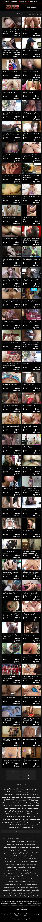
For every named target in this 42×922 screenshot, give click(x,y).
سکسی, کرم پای (7, 805)
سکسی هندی (11, 822)
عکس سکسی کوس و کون (23, 838)
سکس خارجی (31, 867)
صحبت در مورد (34, 811)
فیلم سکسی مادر (30, 841)
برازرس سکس (23, 855)
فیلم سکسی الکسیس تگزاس (22, 875)
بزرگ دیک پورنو (16, 819)
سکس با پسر (20, 841)
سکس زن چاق (11, 841)
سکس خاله (18, 870)
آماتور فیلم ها (33, 1)
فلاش (17, 797)
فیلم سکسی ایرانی (30, 844)
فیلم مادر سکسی (11, 867)
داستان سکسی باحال (11, 855)
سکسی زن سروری (33, 808)
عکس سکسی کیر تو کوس (30, 853)
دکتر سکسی (10, 844)
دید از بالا (24, 808)
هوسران (11, 827)
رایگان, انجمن (7, 789)
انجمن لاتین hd (6, 819)
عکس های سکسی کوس (31, 873)
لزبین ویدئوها (28, 802)
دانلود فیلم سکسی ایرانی (30, 884)
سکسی (25, 805)
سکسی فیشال (17, 805)
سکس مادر (35, 789)
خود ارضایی (9, 791)
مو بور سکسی (6, 797)
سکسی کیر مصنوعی (34, 819)
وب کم (14, 811)
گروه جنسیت (7, 811)
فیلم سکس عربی (17, 853)
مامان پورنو (24, 819)
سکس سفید (20, 878)
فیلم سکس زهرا (31, 864)
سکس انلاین (35, 838)
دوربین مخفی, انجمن (21, 800)
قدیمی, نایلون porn (32, 813)
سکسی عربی (33, 855)
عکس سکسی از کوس (22, 887)
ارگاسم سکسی (7, 824)
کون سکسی (19, 873)
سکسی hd (23, 1)
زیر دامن (4, 822)
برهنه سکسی (13, 1)
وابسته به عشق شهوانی (33, 822)
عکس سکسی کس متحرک (31, 896)
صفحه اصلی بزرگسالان (21, 909)
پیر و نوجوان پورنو (16, 794)
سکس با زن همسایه (9, 873)
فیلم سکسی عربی (23, 847)
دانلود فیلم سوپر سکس (9, 847)
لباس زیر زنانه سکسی (27, 827)
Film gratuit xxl (28, 903)
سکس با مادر (35, 875)
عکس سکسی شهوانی (14, 850)
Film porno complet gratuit (8, 901)
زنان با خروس (35, 824)
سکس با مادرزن (34, 847)
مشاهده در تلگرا (31, 7)
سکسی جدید (26, 890)
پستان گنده (33, 791)
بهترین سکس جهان (19, 858)
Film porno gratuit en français (15, 905)
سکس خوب (10, 870)
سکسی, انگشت (26, 824)
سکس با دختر (34, 887)
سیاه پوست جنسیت (19, 813)
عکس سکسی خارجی (29, 870)
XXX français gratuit (21, 901)
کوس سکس (33, 861)
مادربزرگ (23, 797)
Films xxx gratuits (33, 901)
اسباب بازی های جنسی (17, 802)
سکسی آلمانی (6, 802)
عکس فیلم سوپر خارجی (26, 893)
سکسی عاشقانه (7, 896)
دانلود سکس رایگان (8, 838)
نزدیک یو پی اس (30, 816)
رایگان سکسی (22, 867)
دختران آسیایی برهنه (10, 861)
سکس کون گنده (21, 784)
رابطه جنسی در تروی (23, 811)
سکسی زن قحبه (8, 813)
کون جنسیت (25, 791)
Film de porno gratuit (29, 905)
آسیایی (7, 1)
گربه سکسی (25, 794)
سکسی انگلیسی (21, 822)
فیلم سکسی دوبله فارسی (27, 881)
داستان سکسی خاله (23, 861)
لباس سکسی (29, 878)
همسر (13, 797)
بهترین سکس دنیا (7, 875)
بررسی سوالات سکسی (33, 797)
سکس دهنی (16, 789)
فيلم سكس (7, 853)
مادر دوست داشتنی (26, 789)
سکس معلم (35, 890)
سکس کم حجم (10, 864)
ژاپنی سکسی (34, 794)
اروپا (19, 824)
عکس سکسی (19, 844)
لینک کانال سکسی (17, 890)
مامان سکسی (21, 816)
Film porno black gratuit (17, 903)
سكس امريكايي (20, 864)
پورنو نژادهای (36, 802)
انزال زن (14, 824)
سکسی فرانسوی (11, 816)
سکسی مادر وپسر (13, 881)
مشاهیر (6, 808)
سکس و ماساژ (13, 893)
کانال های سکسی (9, 887)
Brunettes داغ (9, 800)
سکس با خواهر (18, 896)
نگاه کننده (7, 794)
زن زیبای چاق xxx (33, 800)
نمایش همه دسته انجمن (21, 831)
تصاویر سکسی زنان (28, 850)
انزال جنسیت (17, 791)
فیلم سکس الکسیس (31, 858)
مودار (37, 805)
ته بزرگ (17, 827)
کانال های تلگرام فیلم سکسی (13, 884)
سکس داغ (12, 878)
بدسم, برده (13, 808)
